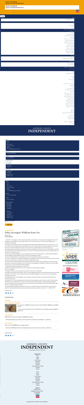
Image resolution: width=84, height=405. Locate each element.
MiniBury (8, 147)
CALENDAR (8, 169)
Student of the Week (10, 145)
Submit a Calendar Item (70, 49)
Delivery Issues (71, 25)
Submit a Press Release (70, 51)
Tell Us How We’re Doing (69, 35)
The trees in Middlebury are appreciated (17, 325)
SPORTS (7, 151)
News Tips (72, 37)
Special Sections (71, 64)
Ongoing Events (10, 171)
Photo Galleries (9, 144)
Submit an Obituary (70, 48)
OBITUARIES (8, 162)
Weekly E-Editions (70, 63)
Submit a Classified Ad (70, 46)
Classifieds (37, 363)
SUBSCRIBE (9, 224)
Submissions (72, 31)
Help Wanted (9, 165)
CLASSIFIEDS (8, 163)
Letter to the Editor (10, 157)
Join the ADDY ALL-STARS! (69, 29)
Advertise (72, 55)
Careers (72, 26)
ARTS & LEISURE (9, 160)
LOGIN (2, 16)
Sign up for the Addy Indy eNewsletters (15, 3)
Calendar (38, 364)
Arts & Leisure (8, 303)
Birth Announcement (70, 43)
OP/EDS (7, 156)
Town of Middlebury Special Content (13, 148)
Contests (72, 32)
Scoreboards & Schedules (11, 153)
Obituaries (37, 361)
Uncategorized (9, 230)
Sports (37, 357)
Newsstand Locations (70, 19)
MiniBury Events (10, 175)
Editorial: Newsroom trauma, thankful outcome (19, 317)
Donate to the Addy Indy (11, 1)
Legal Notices (9, 166)
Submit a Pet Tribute (70, 52)
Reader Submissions (70, 34)
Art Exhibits (9, 172)
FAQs (73, 23)
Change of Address (70, 45)
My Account (72, 69)
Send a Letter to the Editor (69, 38)
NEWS (7, 139)
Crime (8, 141)
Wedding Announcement (69, 40)
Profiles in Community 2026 (69, 67)
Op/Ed (37, 358)
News (37, 355)
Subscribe (38, 367)
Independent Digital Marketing (68, 58)
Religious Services (10, 174)
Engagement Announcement (69, 42)
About (73, 17)
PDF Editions (71, 61)
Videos (8, 142)
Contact (72, 22)
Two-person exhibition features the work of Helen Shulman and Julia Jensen (37, 305)
